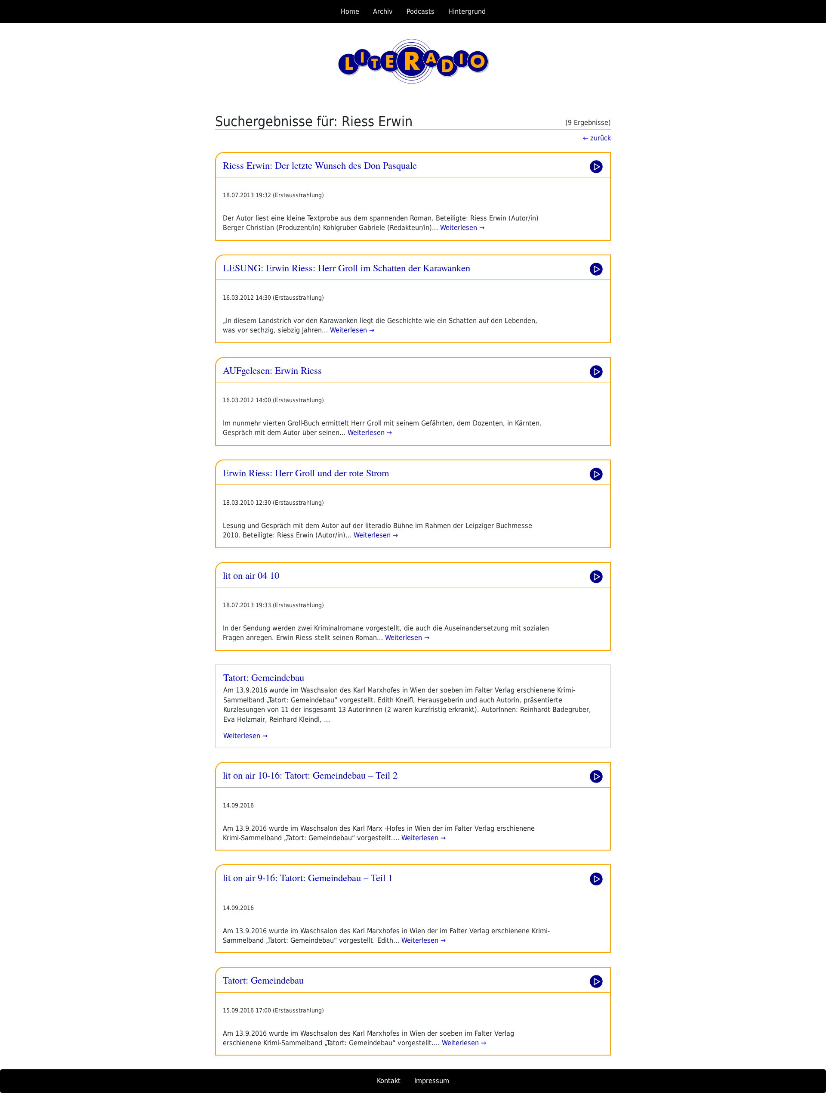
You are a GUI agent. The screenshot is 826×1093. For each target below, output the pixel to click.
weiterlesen (245, 736)
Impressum (431, 1081)
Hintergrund (467, 11)
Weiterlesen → (461, 228)
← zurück (597, 138)
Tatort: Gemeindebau (263, 677)
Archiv (383, 11)
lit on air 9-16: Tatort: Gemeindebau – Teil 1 (308, 877)
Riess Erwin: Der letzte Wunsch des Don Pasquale (320, 164)
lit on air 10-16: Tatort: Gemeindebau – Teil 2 (310, 774)
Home (350, 11)
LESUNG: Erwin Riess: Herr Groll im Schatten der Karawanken (346, 267)
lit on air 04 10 (251, 574)
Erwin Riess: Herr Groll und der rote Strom (306, 472)
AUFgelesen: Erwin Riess (272, 369)
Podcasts (421, 11)
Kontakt (389, 1081)
